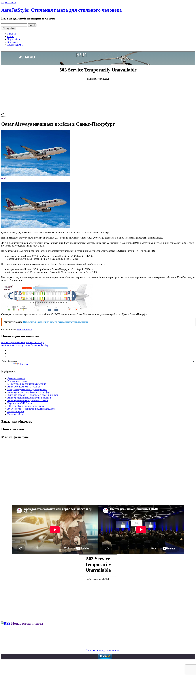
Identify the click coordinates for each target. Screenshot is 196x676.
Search (32, 25)
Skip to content (8, 2)
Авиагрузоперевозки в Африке (23, 386)
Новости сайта (24, 329)
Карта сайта (13, 39)
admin (4, 178)
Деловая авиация (16, 378)
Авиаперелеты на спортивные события (27, 400)
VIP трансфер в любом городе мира (25, 406)
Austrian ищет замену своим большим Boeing (24, 345)
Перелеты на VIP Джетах (20, 403)
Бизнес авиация (15, 411)
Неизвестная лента (27, 623)
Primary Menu (8, 28)
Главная (11, 33)
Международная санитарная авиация (26, 384)
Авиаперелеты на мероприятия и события (29, 397)
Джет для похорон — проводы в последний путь (32, 395)
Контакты (12, 42)
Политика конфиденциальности (102, 650)
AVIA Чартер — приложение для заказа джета (31, 408)
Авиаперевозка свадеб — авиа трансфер (28, 392)
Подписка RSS (15, 44)
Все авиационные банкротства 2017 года (22, 342)
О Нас (10, 36)
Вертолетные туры (17, 381)
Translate (24, 364)
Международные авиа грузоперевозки (27, 389)
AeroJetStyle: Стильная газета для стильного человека (61, 10)
